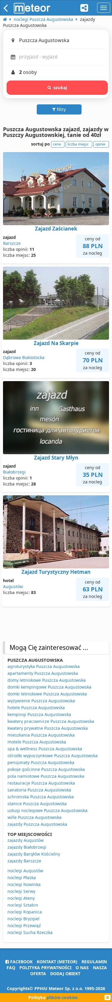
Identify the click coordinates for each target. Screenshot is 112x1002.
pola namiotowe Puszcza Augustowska (45, 776)
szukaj (60, 87)
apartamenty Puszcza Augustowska (42, 673)
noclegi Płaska (21, 877)
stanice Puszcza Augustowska (37, 803)
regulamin (94, 961)
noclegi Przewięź (24, 925)
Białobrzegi (14, 472)
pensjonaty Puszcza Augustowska (40, 762)
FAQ (11, 967)
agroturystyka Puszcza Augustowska (43, 666)
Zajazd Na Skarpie (56, 343)
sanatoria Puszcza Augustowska (39, 790)
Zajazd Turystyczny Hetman (56, 571)
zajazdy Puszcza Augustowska (37, 824)
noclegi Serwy (21, 891)
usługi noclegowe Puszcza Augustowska (47, 810)
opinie (100, 144)
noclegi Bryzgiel (23, 918)
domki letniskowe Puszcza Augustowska (47, 694)
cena (57, 144)
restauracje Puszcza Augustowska (41, 783)
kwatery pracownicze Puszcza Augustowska (50, 721)
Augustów (13, 586)
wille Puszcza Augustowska (34, 817)
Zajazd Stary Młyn (56, 457)
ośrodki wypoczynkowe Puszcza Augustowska (52, 755)
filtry (61, 109)
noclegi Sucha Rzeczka (30, 932)
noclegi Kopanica (24, 912)
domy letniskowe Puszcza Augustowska (46, 680)
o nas (82, 967)
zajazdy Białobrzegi (26, 847)
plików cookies (62, 997)
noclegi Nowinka (24, 884)
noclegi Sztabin (22, 905)
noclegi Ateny (21, 898)
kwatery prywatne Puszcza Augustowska (47, 728)
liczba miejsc (78, 144)
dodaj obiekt (65, 973)
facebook (21, 961)
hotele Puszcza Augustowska (36, 707)
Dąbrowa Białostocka (24, 357)
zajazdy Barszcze (24, 861)
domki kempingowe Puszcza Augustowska (49, 687)
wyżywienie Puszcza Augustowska (41, 700)
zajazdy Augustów (25, 840)
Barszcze (12, 243)
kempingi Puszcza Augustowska (39, 714)
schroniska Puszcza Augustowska (40, 797)
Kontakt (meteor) (57, 961)
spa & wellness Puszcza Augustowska (44, 749)
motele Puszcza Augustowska (36, 742)
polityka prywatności (45, 967)
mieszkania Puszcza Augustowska (41, 735)
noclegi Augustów (25, 870)
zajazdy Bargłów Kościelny (33, 854)
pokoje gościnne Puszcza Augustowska (46, 769)
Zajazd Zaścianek (56, 228)
